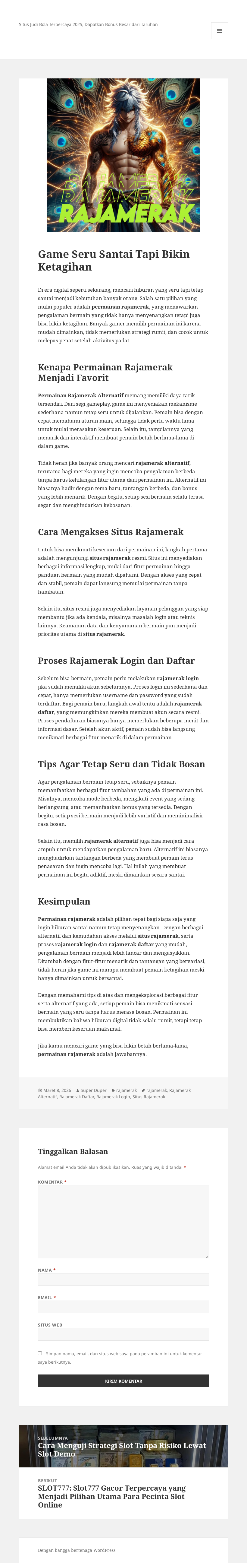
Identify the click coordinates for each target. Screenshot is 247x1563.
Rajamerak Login (113, 1096)
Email (47, 1297)
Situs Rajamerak (149, 1096)
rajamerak (126, 1090)
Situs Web (50, 1325)
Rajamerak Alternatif (96, 395)
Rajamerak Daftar (76, 1096)
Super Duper (94, 1090)
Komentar (52, 1182)
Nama (47, 1270)
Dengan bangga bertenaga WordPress (76, 1550)
